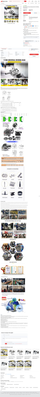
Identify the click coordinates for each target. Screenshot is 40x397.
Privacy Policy (29, 394)
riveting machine (2, 377)
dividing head (21, 376)
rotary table (11, 376)
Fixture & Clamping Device (11, 4)
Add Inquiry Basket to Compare (11, 23)
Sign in (38, 1)
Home (1, 4)
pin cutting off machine (22, 377)
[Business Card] (38, 51)
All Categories (2, 3)
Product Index (31, 392)
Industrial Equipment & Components (5, 4)
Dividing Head (15, 4)
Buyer (25, 3)
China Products (7, 392)
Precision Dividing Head (3, 384)
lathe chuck (31, 375)
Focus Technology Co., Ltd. (16, 394)
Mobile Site (33, 392)
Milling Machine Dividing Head (10, 384)
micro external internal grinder (32, 377)
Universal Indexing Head (19, 4)
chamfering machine (22, 375)
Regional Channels (27, 392)
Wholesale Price (21, 392)
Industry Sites (24, 392)
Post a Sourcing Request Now (18, 343)
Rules (39, 3)
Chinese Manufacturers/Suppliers (12, 392)
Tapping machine (2, 375)
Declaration (26, 394)
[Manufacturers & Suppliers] (4, 1)
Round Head (16, 387)
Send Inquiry (34, 54)
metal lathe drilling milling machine (13, 377)
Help (28, 3)
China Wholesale (17, 392)
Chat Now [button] (34, 56)
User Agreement (23, 394)
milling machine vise (12, 375)
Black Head (20, 387)
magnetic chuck (31, 376)
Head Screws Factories (12, 387)
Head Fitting (27, 387)
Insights (35, 392)
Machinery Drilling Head (35, 387)
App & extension (32, 3)
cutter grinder (2, 376)
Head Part (2, 387)
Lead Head (24, 387)
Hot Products (5, 392)
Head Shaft (31, 387)
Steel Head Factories (6, 387)
